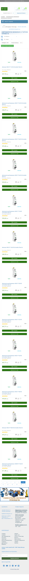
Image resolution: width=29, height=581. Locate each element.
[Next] (27, 499)
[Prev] (24, 499)
